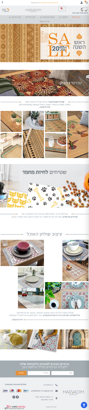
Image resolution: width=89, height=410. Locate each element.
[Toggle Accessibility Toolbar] (84, 405)
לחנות (65, 17)
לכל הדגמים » (16, 320)
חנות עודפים (48, 17)
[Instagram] (13, 397)
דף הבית (76, 17)
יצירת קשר (44, 22)
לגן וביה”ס (30, 17)
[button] (86, 43)
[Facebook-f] (17, 397)
